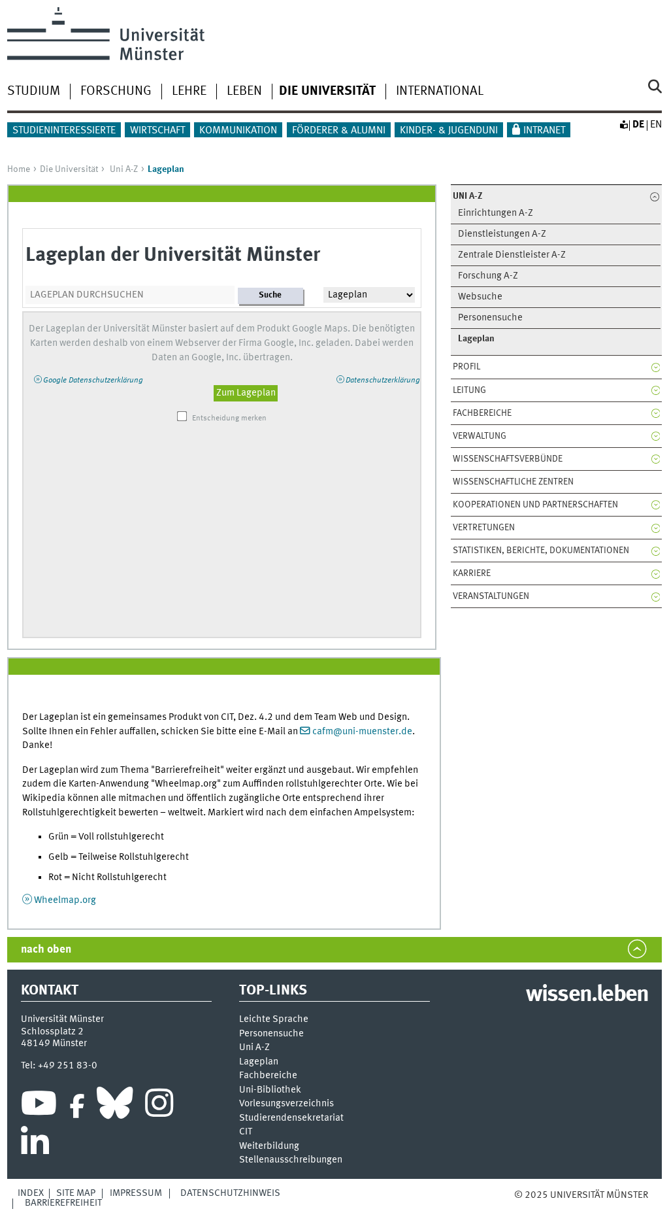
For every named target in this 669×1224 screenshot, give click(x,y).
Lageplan (258, 1062)
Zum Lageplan (246, 393)
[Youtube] (39, 1106)
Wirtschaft (157, 131)
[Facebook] (77, 1106)
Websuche (480, 297)
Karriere (472, 573)
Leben (244, 91)
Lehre (189, 91)
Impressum (136, 1193)
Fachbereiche (482, 413)
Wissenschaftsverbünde (508, 459)
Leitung (469, 390)
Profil (466, 366)
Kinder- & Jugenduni (449, 131)
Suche (270, 295)
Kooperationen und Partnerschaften (535, 504)
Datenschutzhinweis (230, 1193)
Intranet (544, 131)
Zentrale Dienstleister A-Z (512, 255)
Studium (33, 91)
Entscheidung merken (229, 418)
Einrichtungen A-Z (495, 213)
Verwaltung (479, 436)
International (439, 91)
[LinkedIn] (35, 1145)
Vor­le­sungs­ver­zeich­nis (286, 1104)
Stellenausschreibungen (290, 1160)
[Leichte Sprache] (623, 125)
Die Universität (69, 169)
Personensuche (490, 318)
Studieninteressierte (64, 131)
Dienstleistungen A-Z (502, 234)
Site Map (75, 1193)
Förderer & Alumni (338, 131)
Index (31, 1193)
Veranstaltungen (491, 596)
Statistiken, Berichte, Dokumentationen (541, 550)
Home (18, 169)
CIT (245, 1132)
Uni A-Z (124, 169)
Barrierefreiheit (63, 1203)
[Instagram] (159, 1106)
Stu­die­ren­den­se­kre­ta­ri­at (291, 1118)
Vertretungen (484, 527)
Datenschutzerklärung (383, 380)
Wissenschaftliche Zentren (513, 481)
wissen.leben (587, 995)
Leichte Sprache (273, 1020)
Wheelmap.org (65, 900)
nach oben (46, 949)
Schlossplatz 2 (52, 1032)
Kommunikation (238, 131)
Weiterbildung (269, 1146)
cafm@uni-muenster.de (362, 731)
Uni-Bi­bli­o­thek (270, 1090)
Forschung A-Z (488, 276)
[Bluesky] (115, 1106)
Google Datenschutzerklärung (93, 380)
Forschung (116, 91)
